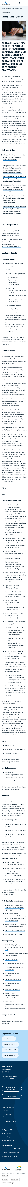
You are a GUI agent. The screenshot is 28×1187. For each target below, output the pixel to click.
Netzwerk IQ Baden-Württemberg (15, 930)
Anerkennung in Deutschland (13, 934)
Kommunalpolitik (9, 1055)
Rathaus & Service (10, 8)
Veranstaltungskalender (9, 1137)
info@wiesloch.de (11, 1077)
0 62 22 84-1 (10, 1079)
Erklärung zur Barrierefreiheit (10, 1156)
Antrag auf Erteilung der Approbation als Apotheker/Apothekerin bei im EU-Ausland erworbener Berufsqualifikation (14, 158)
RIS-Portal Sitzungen (8, 1141)
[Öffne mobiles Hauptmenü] (24, 3)
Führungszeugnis (13, 630)
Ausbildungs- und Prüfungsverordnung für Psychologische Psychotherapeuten (15, 995)
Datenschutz (14, 1179)
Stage (14, 1121)
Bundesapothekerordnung (13, 980)
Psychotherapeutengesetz (12, 990)
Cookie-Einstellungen (8, 1183)
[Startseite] (8, 1168)
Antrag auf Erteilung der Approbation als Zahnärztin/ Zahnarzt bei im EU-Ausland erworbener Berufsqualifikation (14, 199)
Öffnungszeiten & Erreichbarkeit (11, 1089)
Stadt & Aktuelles (9, 1050)
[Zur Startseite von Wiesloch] (6, 3)
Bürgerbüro (11, 1096)
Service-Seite (19, 8)
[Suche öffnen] (19, 4)
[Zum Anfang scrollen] (24, 1183)
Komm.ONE (5, 1176)
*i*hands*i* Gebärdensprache (10, 1152)
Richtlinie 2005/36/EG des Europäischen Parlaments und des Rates (15, 947)
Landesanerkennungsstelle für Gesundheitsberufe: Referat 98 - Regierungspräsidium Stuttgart (14, 907)
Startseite (3, 8)
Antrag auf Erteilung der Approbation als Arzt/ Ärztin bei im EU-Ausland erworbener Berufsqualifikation (14, 179)
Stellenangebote (7, 1133)
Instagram (6, 1110)
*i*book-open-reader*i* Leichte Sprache (14, 1149)
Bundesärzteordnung (11, 960)
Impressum (5, 1179)
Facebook (6, 1117)
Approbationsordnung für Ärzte (14, 963)
